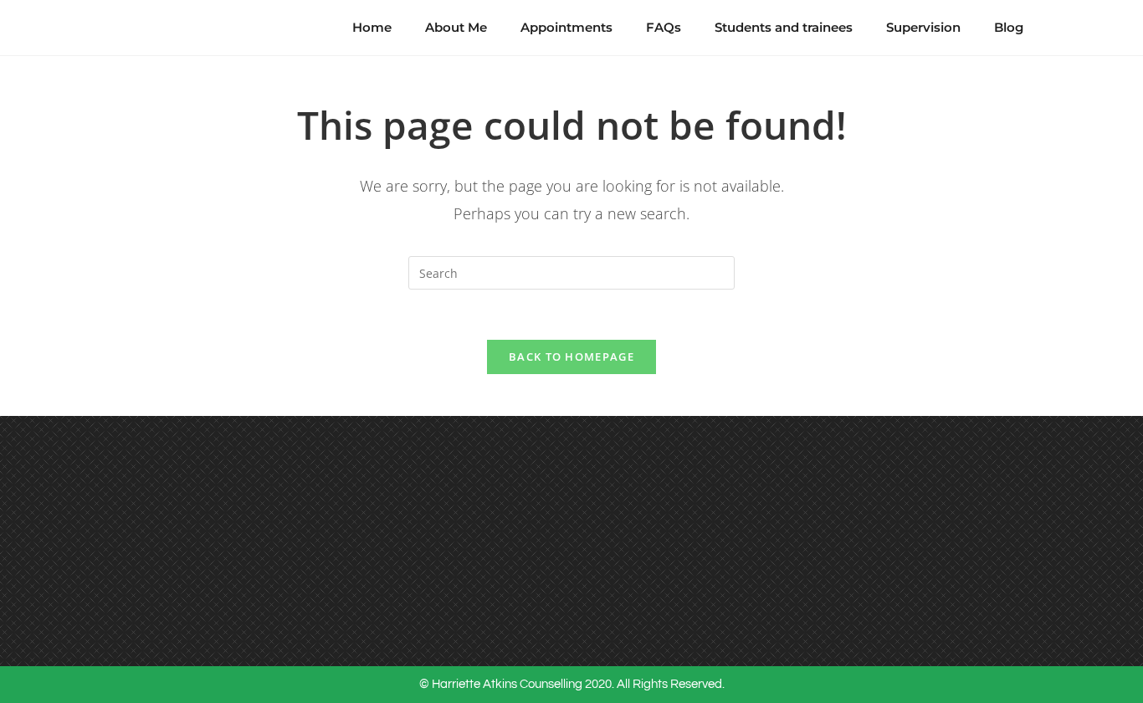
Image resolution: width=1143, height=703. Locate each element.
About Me (456, 27)
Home (372, 27)
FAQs (663, 27)
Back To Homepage (571, 356)
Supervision (923, 27)
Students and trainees (784, 27)
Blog (1008, 27)
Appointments (566, 27)
